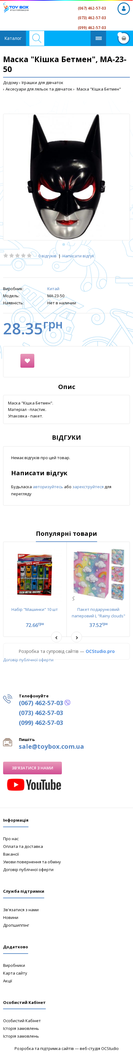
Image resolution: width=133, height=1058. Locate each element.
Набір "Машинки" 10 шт (34, 609)
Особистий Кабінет (22, 1020)
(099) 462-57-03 (92, 27)
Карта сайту (15, 973)
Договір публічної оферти (28, 659)
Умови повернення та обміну (32, 862)
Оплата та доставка (23, 846)
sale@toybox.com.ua (51, 746)
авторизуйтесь (48, 486)
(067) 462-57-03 (92, 8)
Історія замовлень (21, 1028)
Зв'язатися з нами (32, 768)
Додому (10, 82)
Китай (53, 288)
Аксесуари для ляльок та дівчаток (39, 89)
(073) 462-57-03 (92, 17)
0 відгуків (47, 256)
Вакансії (11, 854)
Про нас (11, 838)
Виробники (14, 965)
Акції (7, 981)
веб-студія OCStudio (99, 1048)
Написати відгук (78, 256)
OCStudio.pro (100, 651)
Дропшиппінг (16, 925)
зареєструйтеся (88, 486)
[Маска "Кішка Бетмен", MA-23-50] (66, 177)
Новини (10, 917)
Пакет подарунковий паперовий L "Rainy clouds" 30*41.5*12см (98, 616)
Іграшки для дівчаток (42, 82)
